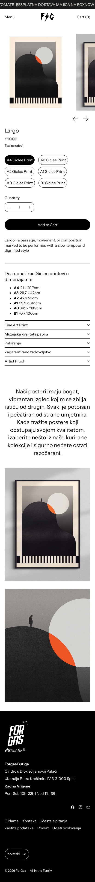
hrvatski (14, 854)
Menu (10, 17)
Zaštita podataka (19, 828)
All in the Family (41, 870)
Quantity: (13, 197)
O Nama (12, 821)
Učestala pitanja (53, 821)
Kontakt (29, 821)
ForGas (21, 870)
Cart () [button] (83, 17)
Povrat (43, 828)
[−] (9, 207)
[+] (29, 207)
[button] (36, 72)
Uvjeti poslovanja (66, 828)
